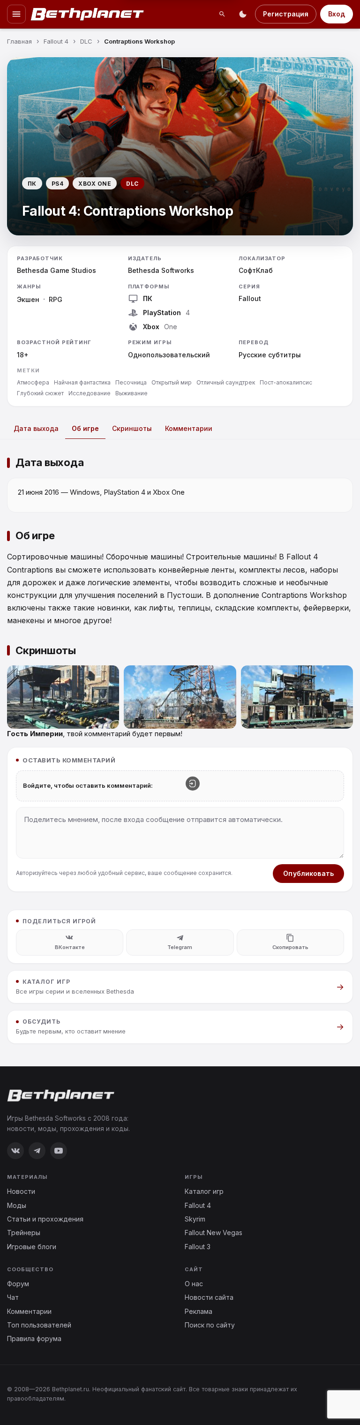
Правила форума (34, 1338)
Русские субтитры (270, 355)
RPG (55, 299)
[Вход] (193, 784)
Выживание (131, 393)
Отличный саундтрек (225, 382)
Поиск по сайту (210, 1325)
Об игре (85, 428)
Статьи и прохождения (45, 1219)
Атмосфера (33, 382)
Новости (21, 1191)
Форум (18, 1284)
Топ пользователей (39, 1325)
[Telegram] (37, 1150)
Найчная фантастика (82, 382)
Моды (16, 1205)
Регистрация (285, 14)
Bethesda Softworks (161, 270)
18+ (23, 355)
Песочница (131, 382)
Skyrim (195, 1219)
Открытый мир (171, 382)
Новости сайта (209, 1297)
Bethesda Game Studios (56, 270)
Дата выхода (36, 428)
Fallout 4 (198, 1205)
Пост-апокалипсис (286, 382)
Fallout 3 (197, 1247)
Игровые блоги (31, 1247)
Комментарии (188, 428)
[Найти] (222, 14)
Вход (336, 14)
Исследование (89, 393)
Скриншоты (132, 428)
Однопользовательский (169, 355)
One (170, 327)
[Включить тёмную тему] (242, 14)
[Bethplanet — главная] (87, 14)
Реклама (198, 1311)
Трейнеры (23, 1233)
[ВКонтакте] (15, 1150)
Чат (13, 1297)
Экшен (28, 299)
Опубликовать (308, 873)
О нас (194, 1284)
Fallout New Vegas (213, 1233)
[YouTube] (58, 1150)
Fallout (250, 298)
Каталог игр (204, 1191)
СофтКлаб (256, 270)
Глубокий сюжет (40, 393)
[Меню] (16, 14)
